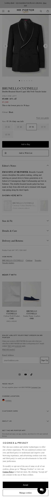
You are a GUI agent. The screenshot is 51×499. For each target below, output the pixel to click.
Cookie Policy (8, 472)
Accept (25, 485)
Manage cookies (25, 492)
